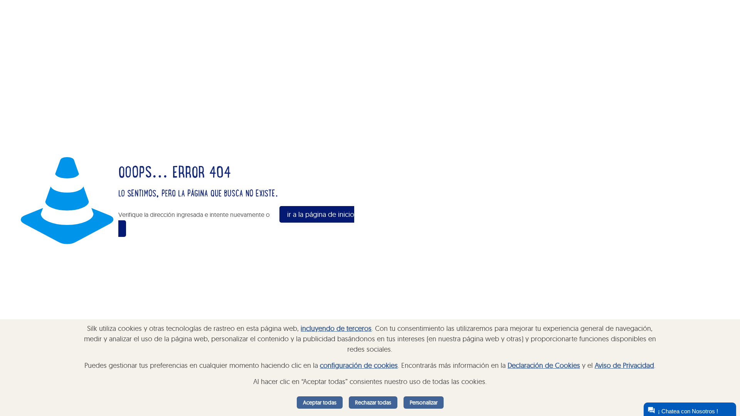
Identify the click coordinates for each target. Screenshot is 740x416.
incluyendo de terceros (336, 328)
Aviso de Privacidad (624, 365)
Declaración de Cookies (544, 365)
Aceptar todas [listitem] (319, 402)
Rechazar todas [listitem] (373, 402)
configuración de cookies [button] (359, 365)
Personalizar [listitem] (423, 402)
